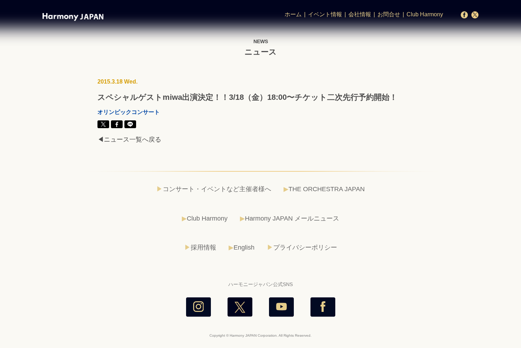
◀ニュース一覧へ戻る (129, 139)
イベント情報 (325, 14)
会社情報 (359, 14)
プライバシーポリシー (305, 247)
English (244, 247)
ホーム (293, 14)
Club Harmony (425, 14)
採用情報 (203, 247)
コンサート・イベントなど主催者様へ (217, 189)
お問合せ (388, 14)
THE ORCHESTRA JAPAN (326, 189)
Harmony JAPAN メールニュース (292, 218)
